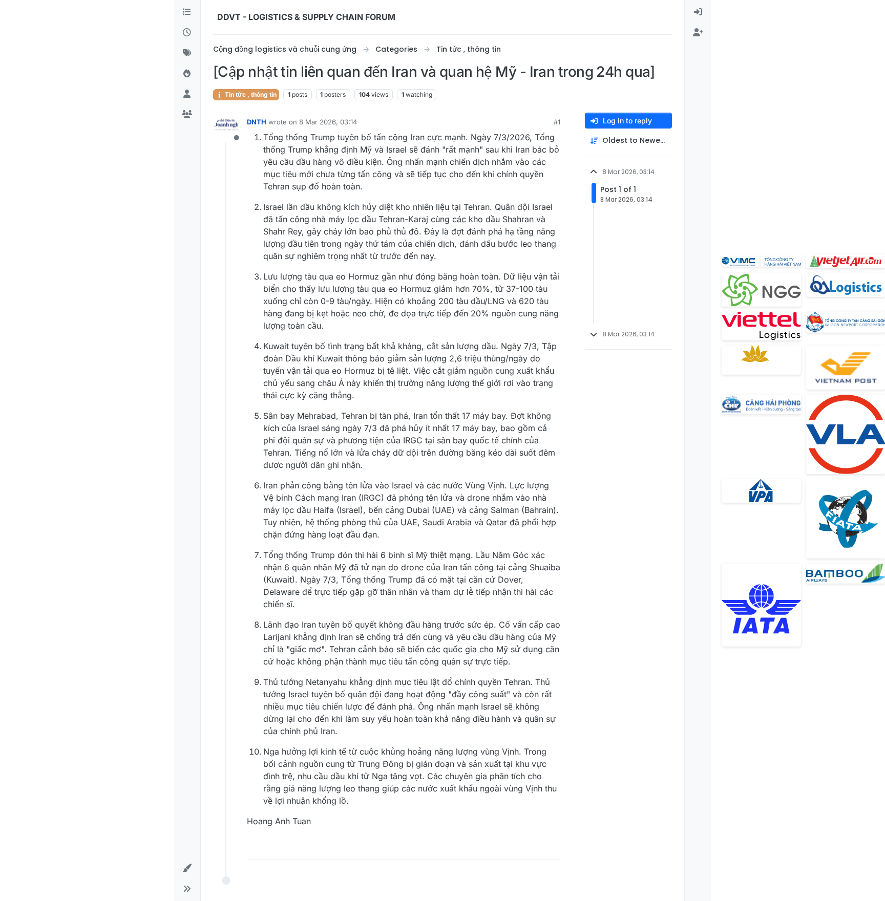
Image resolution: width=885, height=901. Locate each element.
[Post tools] (551, 847)
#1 (557, 122)
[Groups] (187, 114)
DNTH (256, 122)
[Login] (698, 12)
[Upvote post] (495, 847)
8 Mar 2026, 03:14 (328, 122)
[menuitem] (698, 12)
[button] (187, 868)
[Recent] (187, 33)
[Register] (698, 33)
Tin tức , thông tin (250, 94)
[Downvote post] (531, 847)
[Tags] (187, 53)
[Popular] (187, 74)
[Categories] (187, 12)
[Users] (187, 94)
